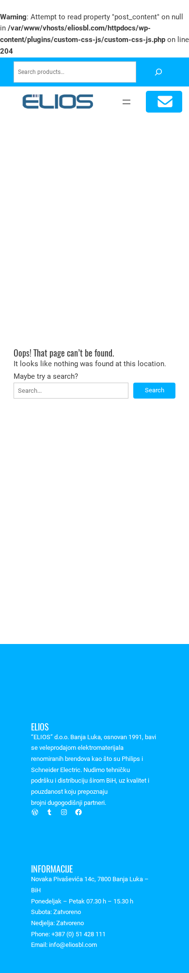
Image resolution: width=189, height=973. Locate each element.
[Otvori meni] (126, 102)
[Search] (158, 72)
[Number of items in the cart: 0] (164, 102)
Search (154, 390)
